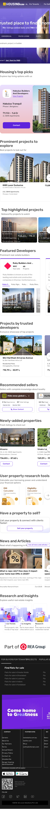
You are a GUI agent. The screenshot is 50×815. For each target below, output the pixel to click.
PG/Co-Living (23, 36)
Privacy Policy (7, 753)
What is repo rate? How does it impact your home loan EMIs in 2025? (18, 572)
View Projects (18, 96)
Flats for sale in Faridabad (15, 685)
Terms (4, 747)
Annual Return (7, 750)
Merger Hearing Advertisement (8, 763)
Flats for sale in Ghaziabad (15, 675)
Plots (38, 36)
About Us (5, 741)
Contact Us (6, 756)
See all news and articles (38, 545)
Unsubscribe (6, 759)
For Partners (7, 744)
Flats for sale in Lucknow (15, 678)
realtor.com (27, 741)
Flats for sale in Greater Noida (17, 672)
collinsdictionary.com (31, 747)
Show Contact (18, 409)
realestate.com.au (30, 738)
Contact (16, 125)
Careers (5, 738)
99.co (25, 744)
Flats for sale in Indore (13, 682)
